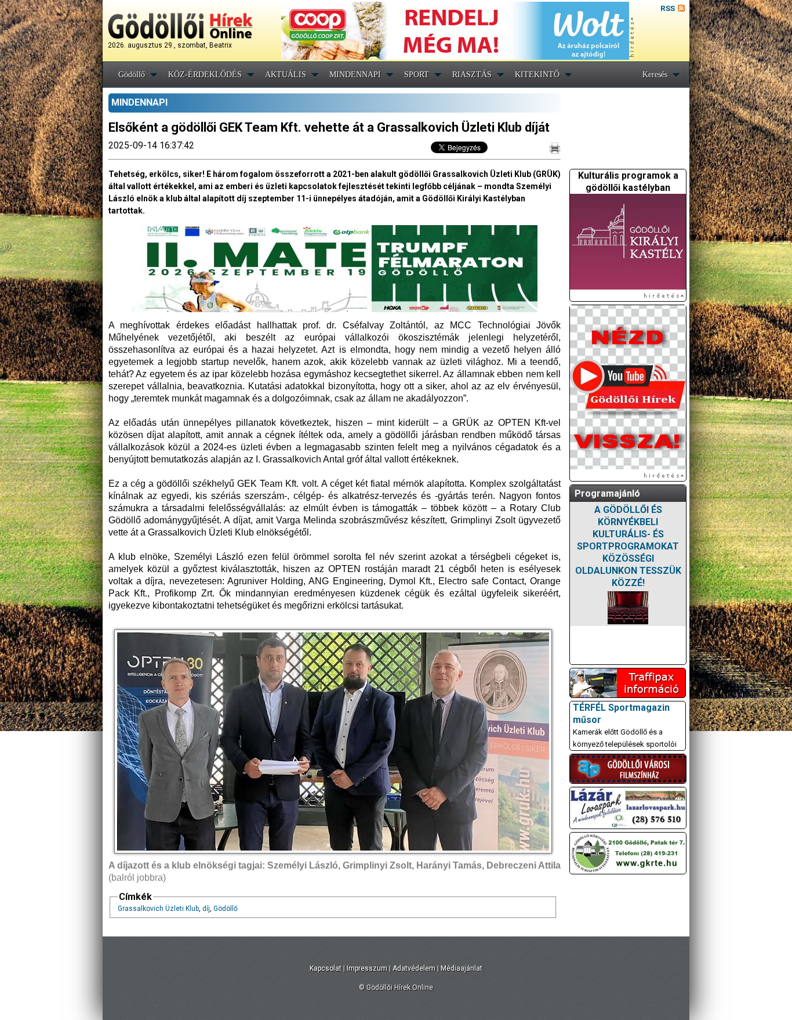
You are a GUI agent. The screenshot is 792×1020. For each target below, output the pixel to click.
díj (206, 909)
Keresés (654, 74)
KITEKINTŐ (537, 74)
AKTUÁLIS (285, 74)
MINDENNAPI (355, 74)
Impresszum (367, 968)
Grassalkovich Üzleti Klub (158, 909)
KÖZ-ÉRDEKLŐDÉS (205, 74)
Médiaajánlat (461, 968)
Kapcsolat (325, 968)
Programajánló (607, 493)
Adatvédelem (414, 968)
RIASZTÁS (472, 74)
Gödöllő (131, 74)
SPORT (416, 74)
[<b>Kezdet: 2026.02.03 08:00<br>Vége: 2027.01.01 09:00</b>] (628, 607)
